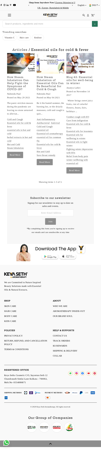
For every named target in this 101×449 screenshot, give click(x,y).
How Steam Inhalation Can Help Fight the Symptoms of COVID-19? (18, 83)
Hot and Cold (13, 144)
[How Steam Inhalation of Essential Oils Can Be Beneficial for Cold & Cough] (50, 63)
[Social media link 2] (44, 427)
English (81, 5)
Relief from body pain (77, 156)
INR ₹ (95, 5)
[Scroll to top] (50, 443)
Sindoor (38, 37)
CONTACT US (60, 336)
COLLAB (57, 356)
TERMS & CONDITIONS (16, 349)
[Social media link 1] (31, 427)
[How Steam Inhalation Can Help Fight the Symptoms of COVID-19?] (21, 63)
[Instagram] (4, 5)
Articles (19, 50)
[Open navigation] (9, 15)
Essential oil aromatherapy (50, 133)
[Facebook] (1, 5)
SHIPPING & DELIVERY (65, 351)
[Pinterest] (10, 5)
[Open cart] (92, 15)
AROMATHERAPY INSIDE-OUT (69, 311)
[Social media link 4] (69, 427)
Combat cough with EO (77, 117)
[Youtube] (14, 5)
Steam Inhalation (15, 148)
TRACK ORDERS (61, 341)
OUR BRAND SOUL (63, 316)
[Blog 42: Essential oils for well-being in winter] (80, 63)
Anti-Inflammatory (46, 119)
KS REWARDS (60, 346)
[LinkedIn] (8, 5)
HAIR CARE (10, 311)
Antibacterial (43, 123)
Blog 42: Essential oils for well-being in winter (79, 80)
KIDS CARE (10, 321)
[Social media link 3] (57, 427)
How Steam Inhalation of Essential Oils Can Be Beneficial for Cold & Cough (50, 83)
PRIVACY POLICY (13, 336)
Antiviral (55, 123)
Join (50, 221)
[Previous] (29, 5)
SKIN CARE (10, 306)
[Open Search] (84, 15)
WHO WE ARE (60, 306)
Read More (15, 155)
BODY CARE (10, 316)
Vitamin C (9, 37)
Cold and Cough (15, 119)
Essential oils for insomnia (79, 131)
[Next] (72, 5)
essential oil (43, 130)
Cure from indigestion (77, 120)
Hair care (24, 37)
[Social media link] (70, 373)
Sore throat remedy (46, 155)
